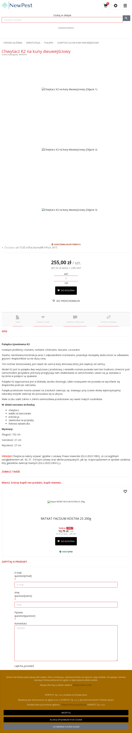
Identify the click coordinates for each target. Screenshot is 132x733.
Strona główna (12, 42)
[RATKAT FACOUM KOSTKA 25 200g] (66, 502)
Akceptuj (66, 712)
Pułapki (48, 42)
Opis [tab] (18, 322)
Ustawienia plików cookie (66, 726)
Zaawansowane (66, 27)
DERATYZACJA (33, 42)
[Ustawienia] (115, 6)
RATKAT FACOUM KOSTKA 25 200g (66, 518)
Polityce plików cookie (82, 685)
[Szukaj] (126, 18)
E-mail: (23, 574)
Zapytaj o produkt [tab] (75, 322)
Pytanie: (24, 614)
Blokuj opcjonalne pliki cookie (66, 719)
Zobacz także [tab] (43, 322)
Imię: (23, 594)
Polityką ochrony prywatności (74, 704)
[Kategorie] (125, 6)
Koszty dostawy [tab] (108, 322)
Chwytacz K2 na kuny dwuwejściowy (78, 42)
